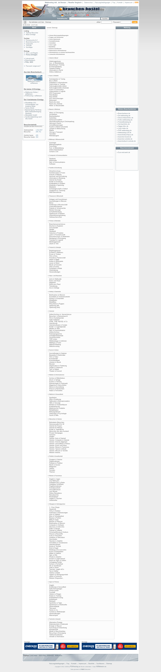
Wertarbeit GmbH (31, 115)
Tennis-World (29, 108)
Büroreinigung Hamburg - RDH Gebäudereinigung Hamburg (33, 111)
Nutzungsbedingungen (102, 2)
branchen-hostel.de (124, 137)
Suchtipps (29, 47)
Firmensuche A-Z (31, 40)
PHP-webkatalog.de (125, 130)
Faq (113, 2)
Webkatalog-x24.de (124, 132)
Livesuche (29, 44)
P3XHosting (74, 666)
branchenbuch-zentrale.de (127, 141)
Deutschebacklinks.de (125, 118)
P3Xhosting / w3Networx (33, 96)
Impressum (128, 2)
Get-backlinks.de (124, 124)
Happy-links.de (123, 126)
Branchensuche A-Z (32, 42)
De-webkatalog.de (124, 115)
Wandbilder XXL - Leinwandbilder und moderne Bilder (31, 104)
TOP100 (28, 45)
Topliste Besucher (31, 33)
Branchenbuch (30, 60)
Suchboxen (100, 663)
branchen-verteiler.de (125, 139)
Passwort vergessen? (33, 66)
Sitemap (109, 663)
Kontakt (120, 2)
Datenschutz (88, 2)
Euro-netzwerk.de (124, 152)
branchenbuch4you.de (125, 135)
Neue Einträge (30, 34)
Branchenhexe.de (124, 113)
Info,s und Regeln (31, 53)
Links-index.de (123, 128)
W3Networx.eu (101, 666)
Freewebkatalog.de (124, 122)
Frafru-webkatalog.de (125, 120)
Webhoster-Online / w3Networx (34, 82)
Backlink (91, 663)
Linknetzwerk (29, 58)
